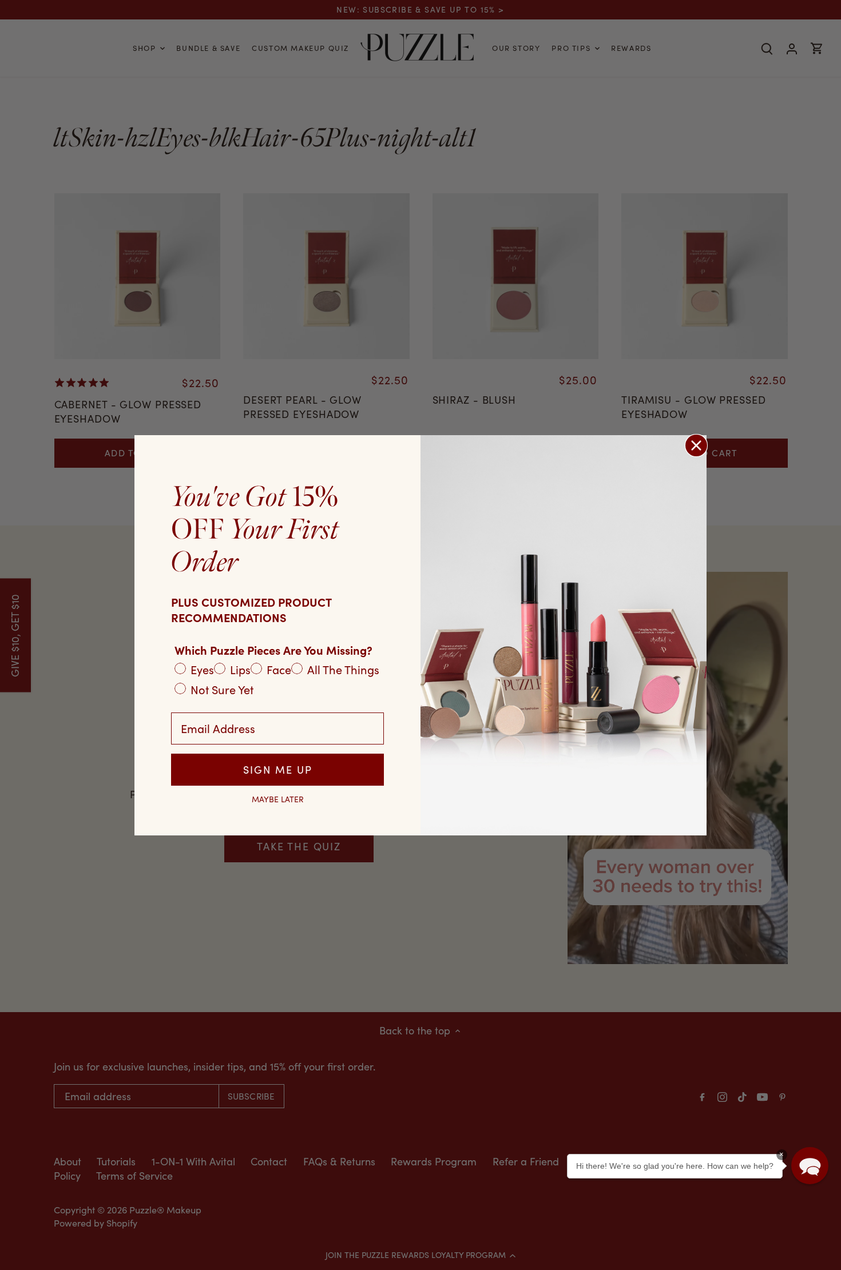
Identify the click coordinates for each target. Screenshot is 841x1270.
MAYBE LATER (278, 799)
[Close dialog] (696, 445)
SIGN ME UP (277, 770)
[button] (809, 1165)
